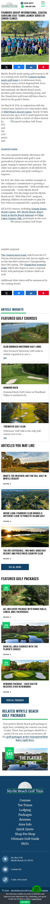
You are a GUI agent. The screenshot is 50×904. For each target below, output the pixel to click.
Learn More (37, 899)
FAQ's (25, 843)
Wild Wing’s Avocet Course (18, 112)
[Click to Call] (5, 879)
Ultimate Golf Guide (25, 839)
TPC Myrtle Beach (26, 212)
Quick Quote (28, 3)
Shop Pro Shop (25, 834)
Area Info (25, 824)
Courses (25, 800)
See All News (15, 567)
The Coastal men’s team (13, 255)
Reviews (25, 819)
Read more (6, 484)
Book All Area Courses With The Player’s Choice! (20, 648)
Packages (25, 814)
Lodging (25, 810)
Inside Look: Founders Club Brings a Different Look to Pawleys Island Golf (24, 514)
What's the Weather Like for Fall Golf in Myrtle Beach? (25, 477)
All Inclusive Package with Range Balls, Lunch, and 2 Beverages (25, 610)
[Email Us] (5, 869)
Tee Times (25, 805)
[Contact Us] (5, 859)
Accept (25, 902)
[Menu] (43, 5)
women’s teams (9, 149)
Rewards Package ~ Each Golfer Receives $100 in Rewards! (20, 685)
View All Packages (15, 700)
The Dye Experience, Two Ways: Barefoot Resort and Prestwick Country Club (24, 552)
